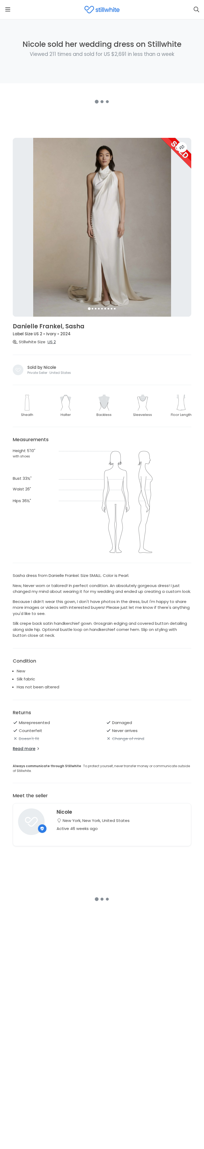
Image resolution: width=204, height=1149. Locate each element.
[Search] (196, 9)
